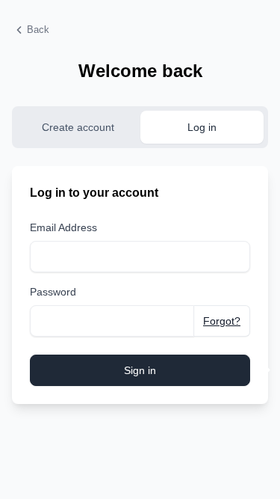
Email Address (63, 227)
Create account (78, 127)
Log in (202, 127)
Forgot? (221, 321)
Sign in (140, 370)
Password (53, 292)
